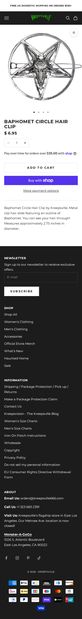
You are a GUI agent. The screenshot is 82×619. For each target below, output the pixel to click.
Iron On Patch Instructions (25, 435)
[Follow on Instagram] (17, 558)
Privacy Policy (15, 458)
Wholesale (12, 443)
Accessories (13, 336)
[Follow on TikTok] (39, 558)
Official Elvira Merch (19, 344)
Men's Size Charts (18, 428)
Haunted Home (16, 358)
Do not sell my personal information (32, 465)
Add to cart (41, 168)
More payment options (41, 191)
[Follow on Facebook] (6, 558)
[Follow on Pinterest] (28, 558)
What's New (13, 351)
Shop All (10, 314)
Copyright (12, 450)
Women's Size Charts (20, 421)
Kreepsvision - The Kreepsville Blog (31, 414)
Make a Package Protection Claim (30, 399)
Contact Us (12, 406)
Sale (7, 366)
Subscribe (21, 291)
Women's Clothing (18, 322)
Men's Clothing (16, 329)
